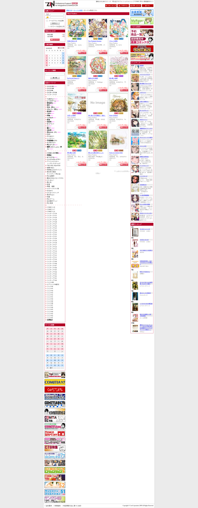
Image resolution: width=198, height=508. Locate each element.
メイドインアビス (145, 74)
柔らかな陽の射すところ (95, 153)
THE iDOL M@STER (53, 165)
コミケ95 (50, 288)
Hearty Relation (113, 115)
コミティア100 (52, 280)
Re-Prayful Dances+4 (73, 78)
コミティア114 (52, 251)
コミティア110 (52, 259)
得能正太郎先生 (144, 156)
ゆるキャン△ (143, 119)
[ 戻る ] (98, 173)
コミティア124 (52, 230)
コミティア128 (52, 222)
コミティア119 (52, 241)
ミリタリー (50, 138)
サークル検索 (78, 10)
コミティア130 (52, 217)
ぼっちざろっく (144, 110)
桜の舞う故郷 (113, 78)
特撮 (48, 197)
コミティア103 (52, 274)
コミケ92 (50, 295)
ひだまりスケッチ (53, 193)
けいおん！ (50, 180)
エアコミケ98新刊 (53, 284)
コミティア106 (52, 268)
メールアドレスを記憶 (56, 21)
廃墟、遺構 (50, 186)
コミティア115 (52, 249)
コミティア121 (52, 236)
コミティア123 (52, 232)
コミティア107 (52, 265)
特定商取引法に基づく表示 (72, 506)
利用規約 (58, 506)
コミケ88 (50, 303)
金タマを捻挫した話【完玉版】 (145, 315)
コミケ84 (50, 311)
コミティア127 (52, 224)
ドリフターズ (143, 176)
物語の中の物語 (93, 78)
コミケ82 (50, 316)
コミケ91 (50, 297)
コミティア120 (52, 238)
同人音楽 (50, 203)
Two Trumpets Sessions (94, 41)
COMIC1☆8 (51, 207)
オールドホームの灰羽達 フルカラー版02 (146, 283)
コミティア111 (52, 257)
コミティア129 (52, 220)
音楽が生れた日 (72, 41)
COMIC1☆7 (51, 209)
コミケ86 (50, 307)
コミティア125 (52, 228)
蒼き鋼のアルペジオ (145, 83)
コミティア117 (52, 245)
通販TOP (69, 10)
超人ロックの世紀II (145, 293)
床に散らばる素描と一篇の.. (97, 115)
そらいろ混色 (113, 41)
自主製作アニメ (52, 201)
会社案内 (49, 506)
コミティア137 (52, 94)
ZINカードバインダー (146, 213)
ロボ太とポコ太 (144, 239)
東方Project (50, 195)
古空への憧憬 (71, 115)
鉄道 (48, 184)
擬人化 (49, 182)
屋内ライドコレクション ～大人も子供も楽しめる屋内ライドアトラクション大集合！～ (146, 327)
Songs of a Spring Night (116, 153)
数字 (51, 368)
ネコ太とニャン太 (145, 229)
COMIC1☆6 (51, 211)
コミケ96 (50, 286)
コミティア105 (52, 270)
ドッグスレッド (144, 165)
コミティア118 (52, 243)
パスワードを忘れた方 (57, 26)
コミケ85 (50, 309)
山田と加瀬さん (144, 101)
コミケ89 (50, 301)
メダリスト (143, 92)
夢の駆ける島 (71, 153)
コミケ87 (50, 305)
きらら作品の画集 (145, 204)
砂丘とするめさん (145, 271)
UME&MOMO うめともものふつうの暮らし (146, 262)
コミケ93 (50, 293)
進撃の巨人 (50, 168)
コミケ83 (50, 313)
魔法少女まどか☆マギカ (55, 178)
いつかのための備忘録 (146, 303)
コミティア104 (52, 272)
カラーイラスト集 (53, 188)
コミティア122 (52, 234)
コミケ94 (50, 291)
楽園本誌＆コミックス (146, 128)
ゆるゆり (50, 190)
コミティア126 (52, 226)
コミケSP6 (50, 282)
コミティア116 (52, 247)
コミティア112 (52, 255)
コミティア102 (52, 276)
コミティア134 (52, 213)
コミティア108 (52, 263)
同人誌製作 (50, 176)
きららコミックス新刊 (146, 137)
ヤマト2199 (143, 146)
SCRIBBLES (143, 184)
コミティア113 (52, 253)
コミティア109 (52, 261)
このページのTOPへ (122, 171)
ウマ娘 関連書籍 (144, 195)
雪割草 (142, 65)
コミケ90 (50, 299)
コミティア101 (52, 278)
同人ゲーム (50, 199)
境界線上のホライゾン (54, 170)
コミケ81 (50, 318)
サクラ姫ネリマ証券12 (146, 250)
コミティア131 (52, 215)
